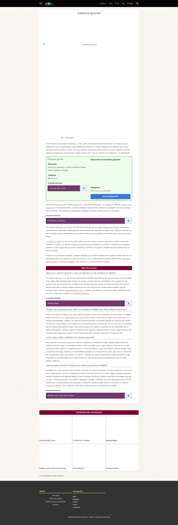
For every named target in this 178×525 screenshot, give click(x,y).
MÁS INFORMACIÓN (110, 196)
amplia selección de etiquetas (109, 227)
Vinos (110, 3)
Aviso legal (55, 495)
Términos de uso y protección (56, 502)
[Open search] (137, 3)
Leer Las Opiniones (103, 191)
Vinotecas (102, 3)
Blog (123, 3)
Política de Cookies (55, 498)
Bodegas (130, 3)
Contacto (55, 505)
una (78, 150)
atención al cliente (55, 241)
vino (57, 147)
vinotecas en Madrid (53, 386)
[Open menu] (40, 3)
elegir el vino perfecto (80, 244)
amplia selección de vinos (74, 318)
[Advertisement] (89, 29)
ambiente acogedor (67, 262)
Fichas (117, 3)
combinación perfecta (80, 293)
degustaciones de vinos (74, 290)
